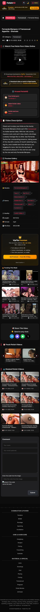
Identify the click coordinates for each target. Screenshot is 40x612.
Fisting (20, 546)
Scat (20, 570)
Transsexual (22, 18)
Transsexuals (18, 204)
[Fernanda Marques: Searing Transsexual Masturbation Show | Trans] (29, 419)
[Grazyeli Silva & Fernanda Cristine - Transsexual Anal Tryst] (10, 377)
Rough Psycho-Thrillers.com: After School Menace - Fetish (29, 361)
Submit (32, 492)
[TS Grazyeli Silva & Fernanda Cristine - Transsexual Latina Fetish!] (29, 398)
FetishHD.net (10, 18)
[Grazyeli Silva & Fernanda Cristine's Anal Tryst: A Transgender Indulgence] (10, 398)
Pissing (20, 574)
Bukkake (20, 553)
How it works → (20, 262)
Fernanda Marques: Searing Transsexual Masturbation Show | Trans (29, 426)
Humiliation (20, 529)
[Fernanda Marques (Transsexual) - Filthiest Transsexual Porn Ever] (10, 419)
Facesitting (20, 550)
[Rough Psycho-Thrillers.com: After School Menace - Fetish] (31, 353)
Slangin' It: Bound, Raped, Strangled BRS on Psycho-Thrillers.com (13, 361)
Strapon (20, 542)
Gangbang (20, 539)
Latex (20, 563)
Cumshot (17, 208)
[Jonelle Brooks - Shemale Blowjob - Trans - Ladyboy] (11, 292)
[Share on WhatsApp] (23, 336)
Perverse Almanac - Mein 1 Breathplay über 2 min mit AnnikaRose (9, 282)
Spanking (20, 526)
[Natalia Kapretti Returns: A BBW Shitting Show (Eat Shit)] (29, 275)
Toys (15, 193)
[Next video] (36, 355)
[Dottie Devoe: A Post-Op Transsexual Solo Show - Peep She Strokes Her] (29, 309)
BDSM (20, 519)
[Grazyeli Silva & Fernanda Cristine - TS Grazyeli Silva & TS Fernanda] (29, 377)
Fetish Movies (20, 588)
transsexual (32, 129)
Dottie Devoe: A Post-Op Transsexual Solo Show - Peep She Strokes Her (29, 315)
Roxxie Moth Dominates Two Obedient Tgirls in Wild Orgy (10, 315)
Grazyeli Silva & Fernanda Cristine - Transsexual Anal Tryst (10, 384)
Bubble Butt (18, 200)
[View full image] (20, 172)
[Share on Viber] (17, 336)
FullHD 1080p (18, 213)
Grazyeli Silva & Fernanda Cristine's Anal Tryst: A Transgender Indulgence (9, 405)
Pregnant (20, 584)
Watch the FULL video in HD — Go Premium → (20, 76)
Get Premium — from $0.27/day (20, 257)
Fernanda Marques (20, 188)
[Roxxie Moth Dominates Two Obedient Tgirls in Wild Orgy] (11, 309)
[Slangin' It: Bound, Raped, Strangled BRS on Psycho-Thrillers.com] (13, 353)
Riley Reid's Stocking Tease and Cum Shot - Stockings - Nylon (29, 298)
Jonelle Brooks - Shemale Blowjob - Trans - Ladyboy (9, 298)
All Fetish (20, 592)
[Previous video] (3, 355)
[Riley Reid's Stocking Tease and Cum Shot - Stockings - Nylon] (29, 292)
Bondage (20, 522)
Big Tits (25, 193)
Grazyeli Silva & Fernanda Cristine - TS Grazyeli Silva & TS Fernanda (29, 384)
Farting (20, 577)
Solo (29, 204)
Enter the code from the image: (11, 476)
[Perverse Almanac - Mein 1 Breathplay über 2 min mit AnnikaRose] (11, 275)
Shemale (30, 200)
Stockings (20, 566)
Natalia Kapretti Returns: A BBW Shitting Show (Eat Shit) (29, 282)
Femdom (20, 515)
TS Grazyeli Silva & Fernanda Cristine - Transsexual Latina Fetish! (29, 405)
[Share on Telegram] (12, 336)
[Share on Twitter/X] (28, 336)
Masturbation (18, 197)
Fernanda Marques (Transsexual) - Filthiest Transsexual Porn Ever (9, 426)
